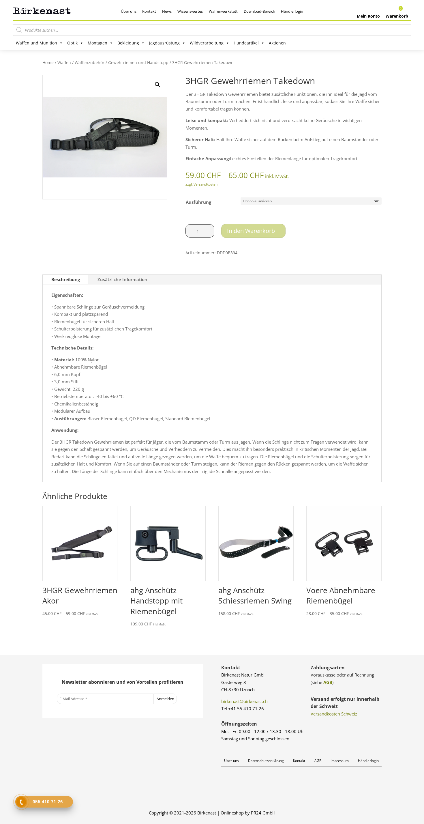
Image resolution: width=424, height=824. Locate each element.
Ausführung (198, 202)
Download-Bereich (259, 11)
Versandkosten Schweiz (334, 714)
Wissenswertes (190, 11)
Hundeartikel (246, 43)
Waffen (64, 62)
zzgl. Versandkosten (201, 184)
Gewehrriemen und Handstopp (138, 62)
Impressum (340, 760)
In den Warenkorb (251, 231)
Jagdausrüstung (164, 43)
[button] (157, 84)
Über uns (128, 11)
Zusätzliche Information (122, 279)
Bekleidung (128, 43)
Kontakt (149, 11)
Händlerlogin (292, 11)
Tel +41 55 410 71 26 (242, 708)
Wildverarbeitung (207, 43)
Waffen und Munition (36, 43)
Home (48, 62)
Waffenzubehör (89, 62)
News (167, 11)
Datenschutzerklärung (266, 760)
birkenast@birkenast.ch (244, 701)
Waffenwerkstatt (223, 11)
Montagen (97, 43)
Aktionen (277, 43)
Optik (72, 43)
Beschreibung (65, 279)
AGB (327, 682)
